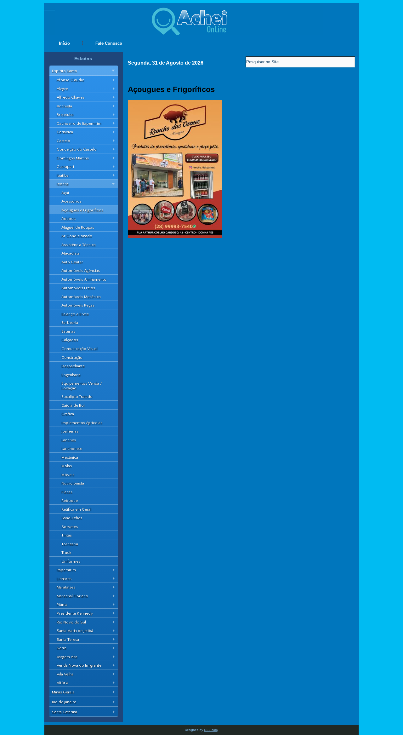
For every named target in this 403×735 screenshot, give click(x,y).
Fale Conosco (108, 43)
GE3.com (211, 730)
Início (64, 43)
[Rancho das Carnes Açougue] (175, 236)
